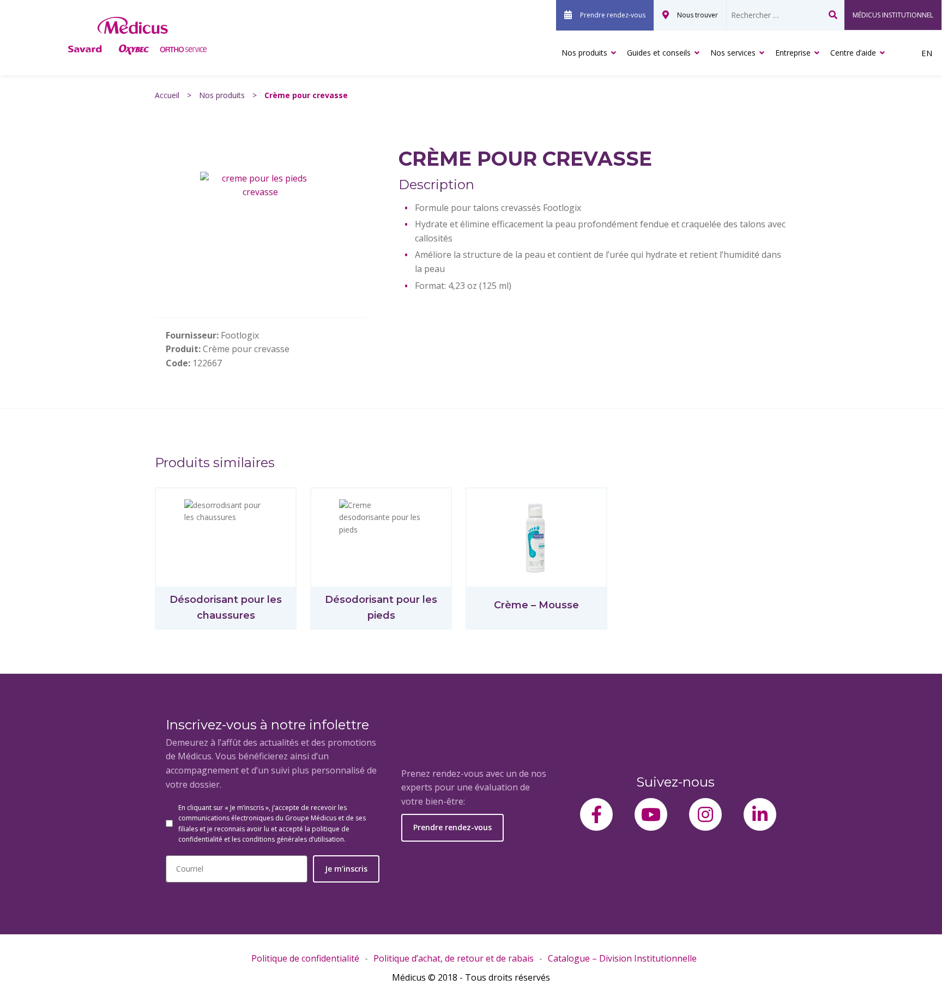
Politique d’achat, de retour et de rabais (453, 958)
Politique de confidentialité (305, 958)
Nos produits (584, 52)
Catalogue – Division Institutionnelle (622, 958)
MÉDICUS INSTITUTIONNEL (893, 15)
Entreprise (793, 52)
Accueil (167, 95)
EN (926, 52)
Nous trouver (697, 15)
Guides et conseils (659, 52)
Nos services (733, 52)
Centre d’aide (853, 52)
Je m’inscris (346, 868)
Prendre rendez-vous (612, 15)
